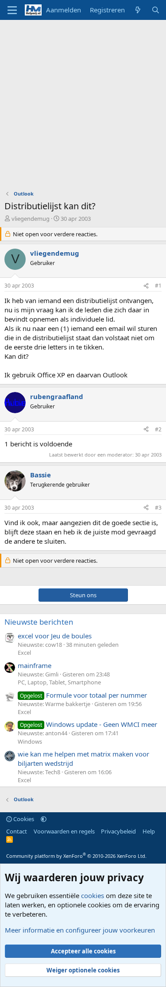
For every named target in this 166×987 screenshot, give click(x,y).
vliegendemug (31, 219)
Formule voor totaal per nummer (83, 695)
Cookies (23, 819)
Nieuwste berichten (38, 622)
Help (149, 831)
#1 (158, 285)
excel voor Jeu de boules (55, 635)
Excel (24, 653)
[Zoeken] (155, 10)
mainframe (34, 665)
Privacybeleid (118, 831)
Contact (16, 831)
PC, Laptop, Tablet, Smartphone (59, 682)
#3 (158, 507)
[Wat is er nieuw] (138, 10)
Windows (30, 741)
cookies (92, 895)
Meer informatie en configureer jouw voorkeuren (80, 930)
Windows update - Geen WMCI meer (88, 724)
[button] (43, 819)
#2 (158, 429)
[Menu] (12, 10)
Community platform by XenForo (76, 856)
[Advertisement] (83, 107)
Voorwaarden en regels (64, 831)
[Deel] (146, 286)
